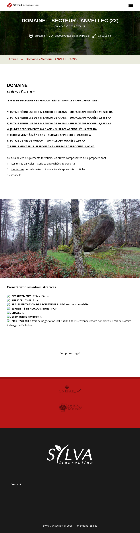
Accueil (13, 59)
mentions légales (87, 525)
